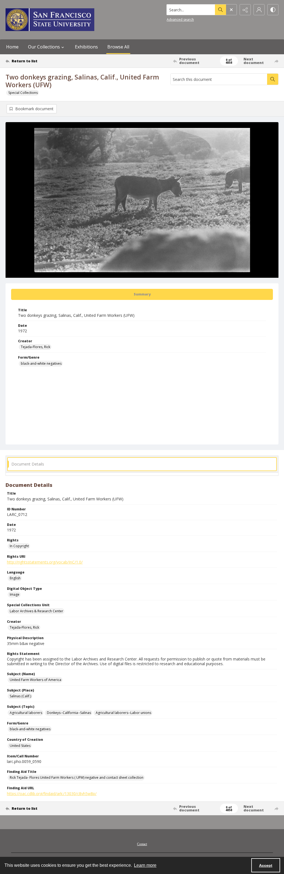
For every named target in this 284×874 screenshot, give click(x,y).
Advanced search (180, 19)
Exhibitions (86, 47)
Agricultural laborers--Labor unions (123, 712)
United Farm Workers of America (35, 679)
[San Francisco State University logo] (50, 19)
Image (14, 594)
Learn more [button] (145, 865)
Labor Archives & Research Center (36, 611)
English (15, 578)
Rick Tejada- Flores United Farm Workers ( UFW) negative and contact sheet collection (76, 777)
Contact (142, 844)
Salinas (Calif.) (20, 696)
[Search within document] (272, 79)
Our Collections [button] (44, 47)
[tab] (142, 294)
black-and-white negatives (41, 363)
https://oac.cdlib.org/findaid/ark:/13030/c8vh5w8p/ (52, 793)
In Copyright (19, 546)
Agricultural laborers (26, 712)
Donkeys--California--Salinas (69, 712)
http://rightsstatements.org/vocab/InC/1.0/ (45, 562)
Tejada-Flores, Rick (35, 347)
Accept (265, 865)
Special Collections (23, 92)
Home (12, 47)
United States (20, 745)
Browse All (118, 47)
